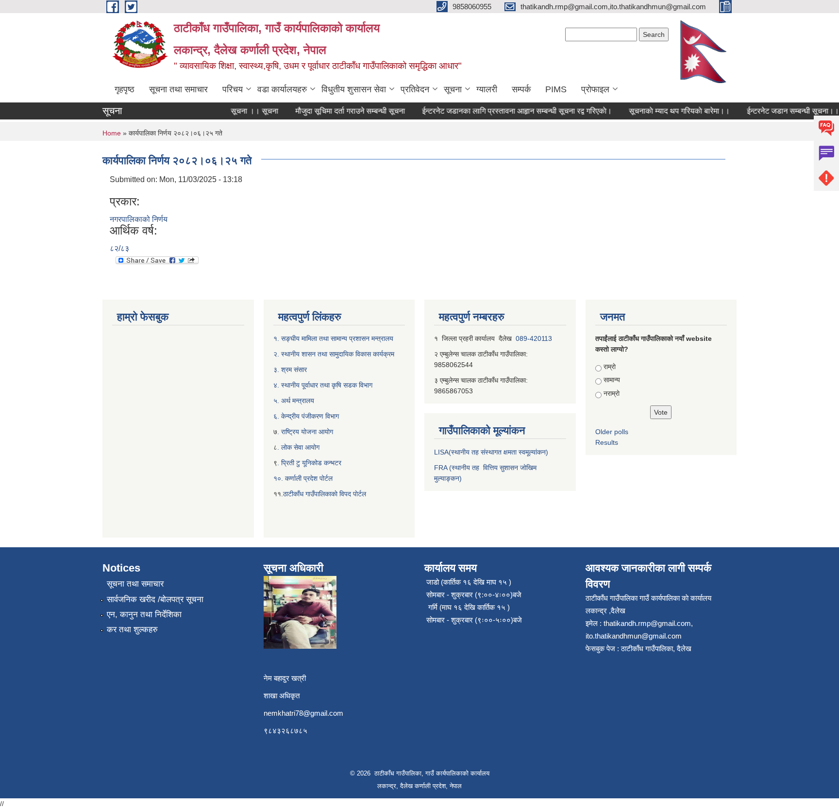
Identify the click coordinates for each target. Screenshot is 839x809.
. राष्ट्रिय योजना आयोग (305, 432)
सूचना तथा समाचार (178, 89)
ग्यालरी (486, 89)
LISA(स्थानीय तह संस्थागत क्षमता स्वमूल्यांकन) (491, 452)
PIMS (556, 89)
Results (606, 442)
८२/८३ (119, 248)
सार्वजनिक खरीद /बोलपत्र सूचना (155, 599)
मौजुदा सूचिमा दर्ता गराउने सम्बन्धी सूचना (341, 111)
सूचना (453, 89)
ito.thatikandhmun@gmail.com (634, 636)
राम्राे (610, 367)
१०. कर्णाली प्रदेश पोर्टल (303, 478)
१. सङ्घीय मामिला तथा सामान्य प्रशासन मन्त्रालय (333, 338)
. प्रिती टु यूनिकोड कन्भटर (309, 463)
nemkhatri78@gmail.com (303, 713)
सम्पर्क (521, 89)
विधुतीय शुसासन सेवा (353, 89)
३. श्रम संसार (290, 369)
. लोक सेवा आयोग (298, 447)
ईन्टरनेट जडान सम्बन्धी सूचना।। (784, 111)
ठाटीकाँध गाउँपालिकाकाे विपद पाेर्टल (324, 494)
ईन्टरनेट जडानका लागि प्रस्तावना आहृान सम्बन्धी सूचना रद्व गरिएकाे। (508, 111)
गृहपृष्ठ (124, 89)
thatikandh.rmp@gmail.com (647, 623)
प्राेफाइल (595, 89)
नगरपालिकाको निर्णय (139, 219)
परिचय (232, 89)
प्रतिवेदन (415, 89)
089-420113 (534, 338)
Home (111, 133)
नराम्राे (612, 393)
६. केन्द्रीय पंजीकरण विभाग (306, 416)
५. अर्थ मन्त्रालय (293, 400)
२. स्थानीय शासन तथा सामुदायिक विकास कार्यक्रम (333, 354)
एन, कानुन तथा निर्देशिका (144, 614)
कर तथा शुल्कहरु (132, 629)
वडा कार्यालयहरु (282, 89)
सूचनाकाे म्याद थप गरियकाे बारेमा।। (670, 111)
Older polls (611, 432)
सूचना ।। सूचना (245, 111)
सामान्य (612, 380)
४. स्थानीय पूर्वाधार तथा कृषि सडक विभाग (322, 385)
